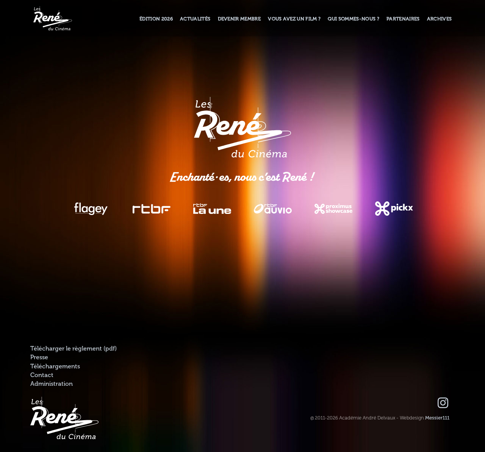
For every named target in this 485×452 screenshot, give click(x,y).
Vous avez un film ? (294, 19)
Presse (39, 357)
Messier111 (437, 418)
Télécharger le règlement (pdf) (73, 348)
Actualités (195, 19)
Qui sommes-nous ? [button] (353, 19)
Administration (51, 383)
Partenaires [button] (403, 19)
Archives (439, 19)
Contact (41, 375)
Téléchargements (55, 366)
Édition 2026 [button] (156, 19)
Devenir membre (239, 19)
